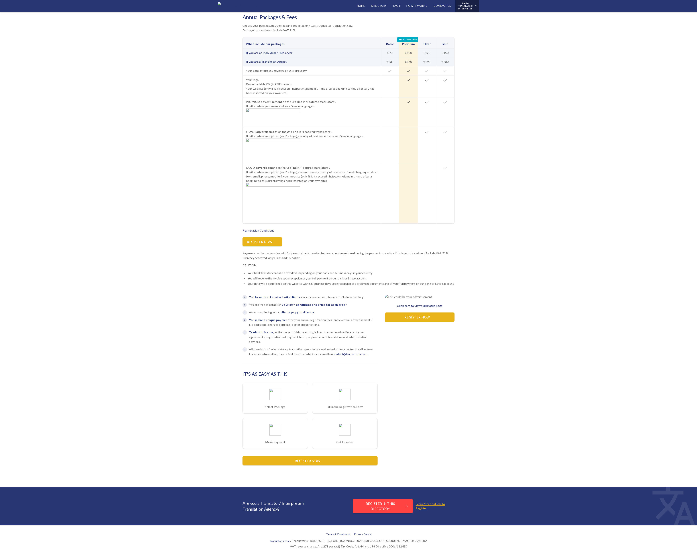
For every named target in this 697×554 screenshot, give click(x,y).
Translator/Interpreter (465, 6)
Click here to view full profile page (420, 305)
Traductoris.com (280, 540)
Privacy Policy (362, 534)
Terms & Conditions (338, 534)
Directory (379, 5)
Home (361, 5)
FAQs (396, 5)
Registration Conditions (258, 230)
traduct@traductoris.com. (350, 354)
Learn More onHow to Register (430, 506)
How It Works (416, 5)
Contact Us (442, 5)
